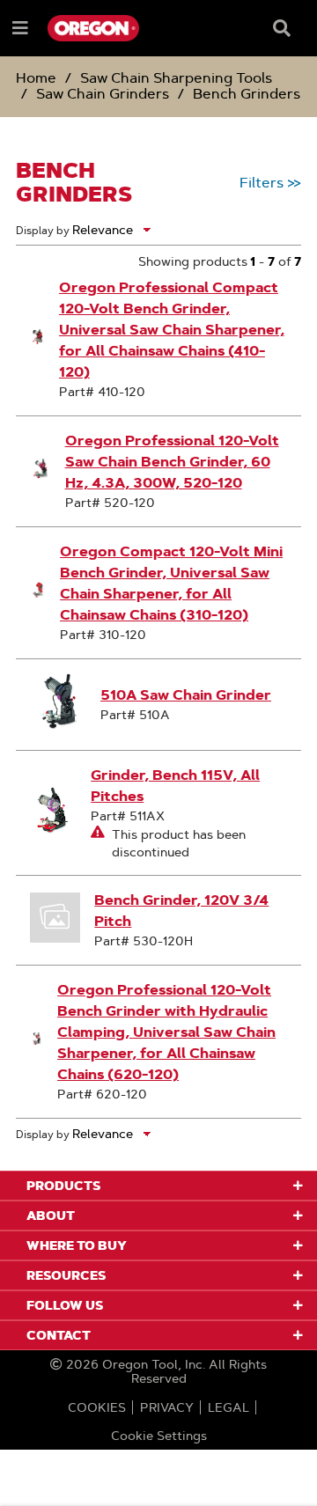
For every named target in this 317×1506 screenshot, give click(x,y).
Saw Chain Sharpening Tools (176, 78)
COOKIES (97, 1407)
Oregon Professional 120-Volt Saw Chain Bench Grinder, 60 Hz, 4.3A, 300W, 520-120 (172, 461)
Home (36, 78)
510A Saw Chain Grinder (185, 695)
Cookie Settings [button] (159, 1436)
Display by (43, 230)
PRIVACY (167, 1407)
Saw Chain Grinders (102, 93)
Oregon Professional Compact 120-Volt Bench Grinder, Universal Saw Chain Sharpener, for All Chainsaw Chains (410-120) (171, 329)
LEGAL (228, 1407)
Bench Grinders (246, 93)
